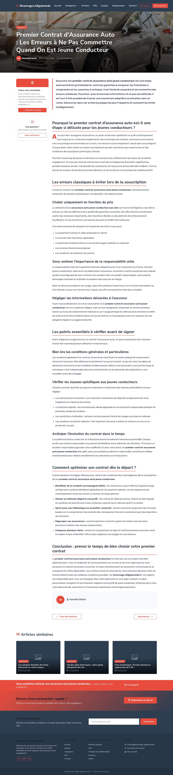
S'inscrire (148, 721)
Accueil (57, 6)
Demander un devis (142, 700)
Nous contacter (32, 135)
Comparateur (118, 6)
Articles (85, 6)
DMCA (91, 759)
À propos (92, 755)
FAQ (95, 6)
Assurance (40, 21)
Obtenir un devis (33, 110)
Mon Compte (132, 752)
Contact (133, 6)
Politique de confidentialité (99, 752)
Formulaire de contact (136, 748)
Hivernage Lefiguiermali (35, 5)
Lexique (104, 6)
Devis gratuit (160, 6)
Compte (146, 6)
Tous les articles (68, 616)
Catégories (70, 6)
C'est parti (133, 685)
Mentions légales (95, 745)
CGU (90, 748)
